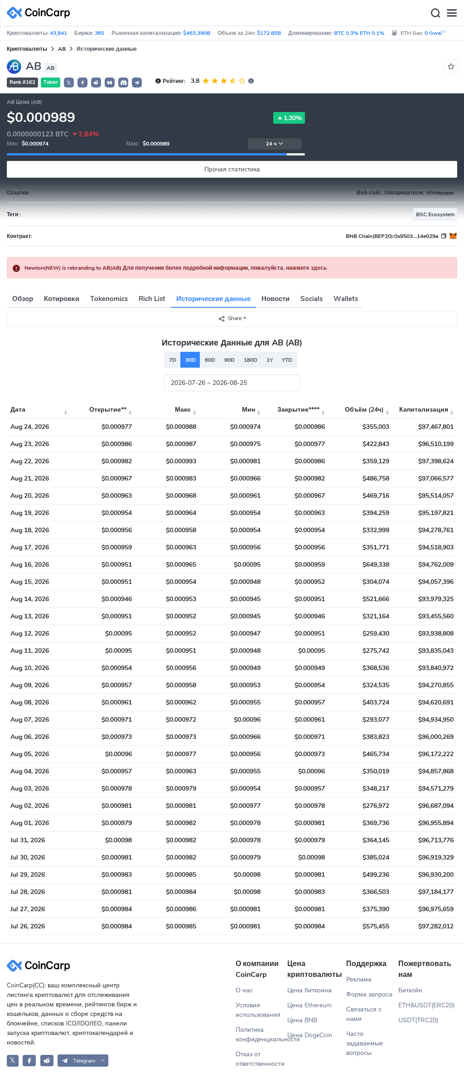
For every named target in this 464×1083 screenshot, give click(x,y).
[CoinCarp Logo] (41, 12)
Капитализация (423, 409)
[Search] (435, 13)
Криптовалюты (27, 49)
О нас (244, 990)
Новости (275, 298)
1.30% (293, 118)
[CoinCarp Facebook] (29, 1060)
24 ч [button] (271, 144)
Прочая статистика (232, 169)
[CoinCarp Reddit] (46, 1060)
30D (190, 360)
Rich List (152, 298)
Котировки (61, 298)
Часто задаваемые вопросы (364, 1043)
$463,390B (196, 33)
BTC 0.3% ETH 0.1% (359, 33)
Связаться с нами (364, 1014)
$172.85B (269, 33)
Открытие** (107, 409)
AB (62, 49)
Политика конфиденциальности (262, 1034)
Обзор (22, 298)
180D (250, 360)
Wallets (346, 298)
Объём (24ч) (364, 409)
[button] (82, 82)
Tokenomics (109, 298)
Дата (17, 409)
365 (99, 33)
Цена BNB (302, 1020)
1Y (269, 360)
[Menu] (451, 13)
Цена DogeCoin (309, 1035)
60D (210, 360)
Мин (248, 409)
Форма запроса (369, 994)
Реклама (359, 979)
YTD (287, 360)
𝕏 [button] (69, 83)
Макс (183, 409)
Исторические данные (213, 298)
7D (172, 360)
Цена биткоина (309, 990)
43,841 (58, 33)
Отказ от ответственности (260, 1059)
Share (235, 318)
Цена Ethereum (309, 1005)
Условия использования (258, 1010)
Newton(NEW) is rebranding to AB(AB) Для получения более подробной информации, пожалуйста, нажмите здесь (175, 268)
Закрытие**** (298, 409)
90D (229, 360)
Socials (311, 298)
